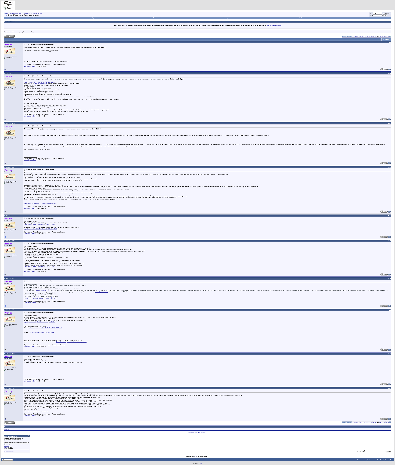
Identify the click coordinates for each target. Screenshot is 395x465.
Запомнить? (388, 13)
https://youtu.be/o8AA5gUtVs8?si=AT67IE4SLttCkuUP (40, 82)
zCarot (200, 463)
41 (373, 36)
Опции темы (385, 39)
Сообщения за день (304, 18)
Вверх (391, 459)
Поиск (372, 18)
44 (380, 36)
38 (367, 36)
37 (365, 36)
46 (384, 36)
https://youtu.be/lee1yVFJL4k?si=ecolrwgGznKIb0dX (39, 322)
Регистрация (37, 18)
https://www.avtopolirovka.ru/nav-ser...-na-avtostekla (39, 224)
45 (382, 36)
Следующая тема (202, 432)
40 (371, 36)
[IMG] (5, 447)
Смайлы (6, 446)
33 (360, 36)
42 (375, 36)
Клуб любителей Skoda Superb (14, 13)
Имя (370, 13)
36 (362, 36)
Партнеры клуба (28, 13)
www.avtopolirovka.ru (30, 66)
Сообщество (156, 18)
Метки (6, 426)
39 (369, 36)
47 (386, 36)
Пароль (371, 15)
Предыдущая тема (192, 432)
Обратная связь (361, 459)
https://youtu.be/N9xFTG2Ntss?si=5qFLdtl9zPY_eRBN (40, 229)
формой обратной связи (274, 25)
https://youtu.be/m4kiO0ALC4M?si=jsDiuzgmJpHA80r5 (40, 203)
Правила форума (8, 451)
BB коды (6, 444)
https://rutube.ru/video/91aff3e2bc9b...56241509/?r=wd (45, 328)
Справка (94, 18)
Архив (387, 459)
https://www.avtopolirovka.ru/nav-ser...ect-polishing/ (39, 266)
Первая (355, 36)
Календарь (226, 18)
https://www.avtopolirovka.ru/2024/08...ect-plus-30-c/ (40, 298)
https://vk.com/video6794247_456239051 (42, 332)
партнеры (6, 429)
